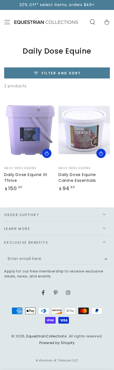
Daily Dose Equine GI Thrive (25, 177)
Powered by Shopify (57, 343)
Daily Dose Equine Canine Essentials (77, 177)
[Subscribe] (106, 259)
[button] (92, 22)
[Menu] (7, 22)
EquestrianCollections (46, 336)
